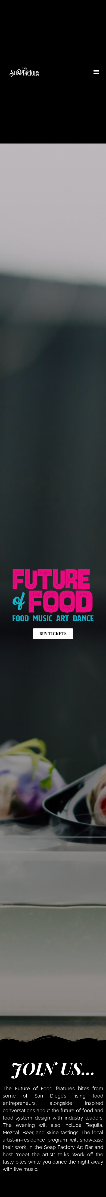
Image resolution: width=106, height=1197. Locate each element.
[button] (96, 71)
